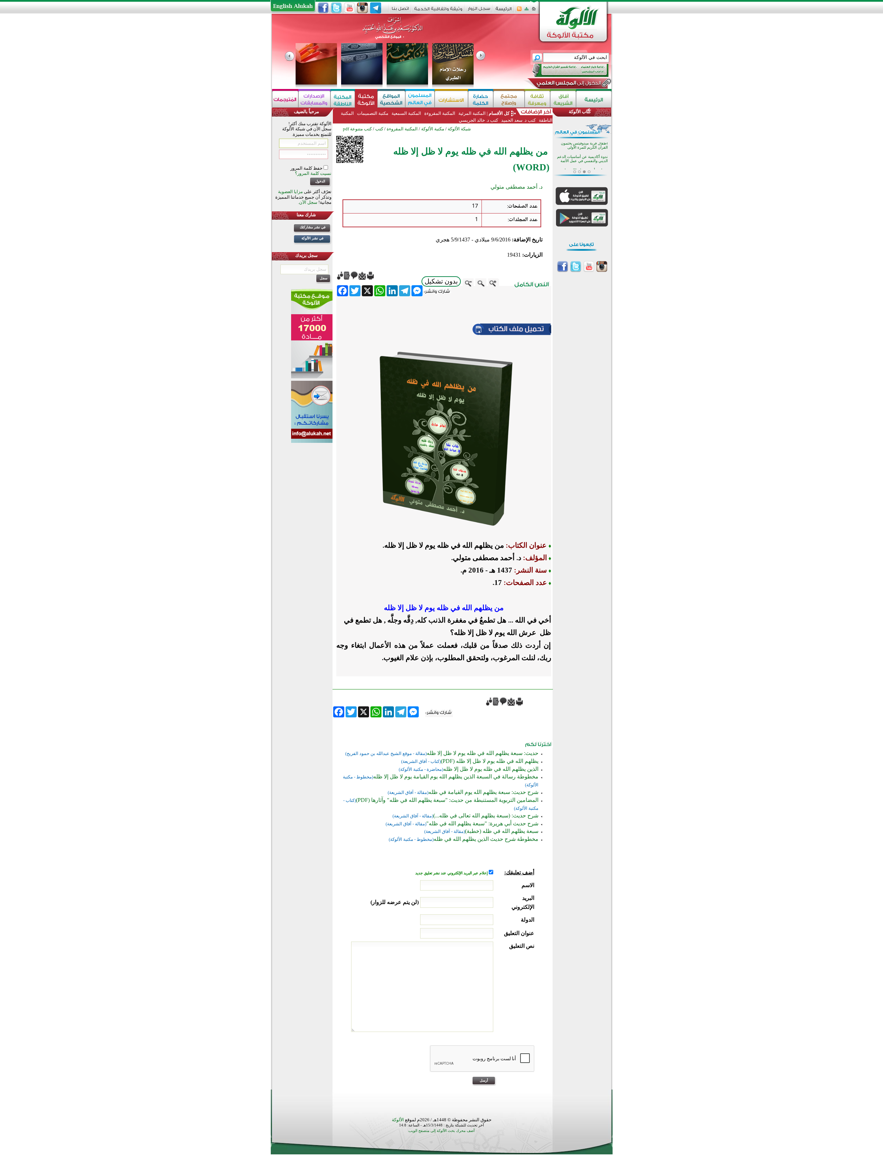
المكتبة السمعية (406, 113)
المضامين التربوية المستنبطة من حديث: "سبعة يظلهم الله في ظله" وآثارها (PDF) (447, 800)
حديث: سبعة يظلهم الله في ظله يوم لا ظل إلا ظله (482, 753)
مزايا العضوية (290, 191)
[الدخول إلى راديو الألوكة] (564, 70)
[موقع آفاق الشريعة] (563, 99)
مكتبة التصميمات (372, 113)
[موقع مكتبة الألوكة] (366, 99)
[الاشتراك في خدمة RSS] (519, 10)
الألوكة (398, 1119)
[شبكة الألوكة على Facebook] (323, 7)
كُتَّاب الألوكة (580, 111)
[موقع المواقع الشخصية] (391, 99)
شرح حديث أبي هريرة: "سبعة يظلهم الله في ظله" (482, 823)
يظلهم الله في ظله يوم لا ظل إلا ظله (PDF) (489, 761)
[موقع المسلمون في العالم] (420, 99)
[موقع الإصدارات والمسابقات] (314, 99)
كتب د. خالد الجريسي (478, 120)
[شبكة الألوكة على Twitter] (336, 7)
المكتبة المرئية (471, 113)
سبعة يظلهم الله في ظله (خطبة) (501, 831)
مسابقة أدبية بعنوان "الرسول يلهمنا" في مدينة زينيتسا (585, 160)
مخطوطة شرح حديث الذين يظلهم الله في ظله (486, 839)
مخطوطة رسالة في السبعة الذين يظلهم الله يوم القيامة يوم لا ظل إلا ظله (455, 776)
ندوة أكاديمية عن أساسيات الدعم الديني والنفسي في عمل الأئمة (582, 146)
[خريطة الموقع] (526, 10)
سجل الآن (308, 202)
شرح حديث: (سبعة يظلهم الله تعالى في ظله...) (485, 815)
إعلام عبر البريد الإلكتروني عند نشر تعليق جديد (452, 873)
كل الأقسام (499, 113)
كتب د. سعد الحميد (518, 120)
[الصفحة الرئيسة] (533, 10)
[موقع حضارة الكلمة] (480, 99)
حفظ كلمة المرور (307, 168)
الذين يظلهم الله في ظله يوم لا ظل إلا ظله (490, 769)
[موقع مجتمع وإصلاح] (509, 99)
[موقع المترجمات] (285, 99)
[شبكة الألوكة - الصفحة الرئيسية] (503, 11)
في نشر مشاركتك (313, 227)
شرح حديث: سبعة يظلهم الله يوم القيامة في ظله (483, 792)
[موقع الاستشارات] (451, 99)
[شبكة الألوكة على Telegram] (375, 7)
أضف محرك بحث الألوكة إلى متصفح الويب (441, 1131)
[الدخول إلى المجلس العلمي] (568, 84)
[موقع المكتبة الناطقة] (342, 99)
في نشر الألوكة (312, 238)
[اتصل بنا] (400, 10)
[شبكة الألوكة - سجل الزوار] (479, 10)
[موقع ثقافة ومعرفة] (537, 99)
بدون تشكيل (441, 281)
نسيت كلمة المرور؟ (313, 173)
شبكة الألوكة (459, 128)
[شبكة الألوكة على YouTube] (349, 7)
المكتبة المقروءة (439, 113)
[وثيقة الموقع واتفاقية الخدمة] (438, 11)
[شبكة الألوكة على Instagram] (362, 7)
